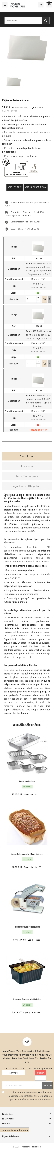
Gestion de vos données (15, 1129)
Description (27, 456)
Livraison (27, 466)
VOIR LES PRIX (15, 187)
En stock (39, 107)
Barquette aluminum (27, 781)
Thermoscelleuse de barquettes (27, 926)
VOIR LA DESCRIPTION (35, 187)
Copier (40, 1072)
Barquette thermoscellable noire (27, 999)
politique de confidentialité (24, 1095)
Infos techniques (27, 476)
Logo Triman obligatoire (27, 486)
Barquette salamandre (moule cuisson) (27, 854)
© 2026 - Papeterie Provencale (27, 1146)
